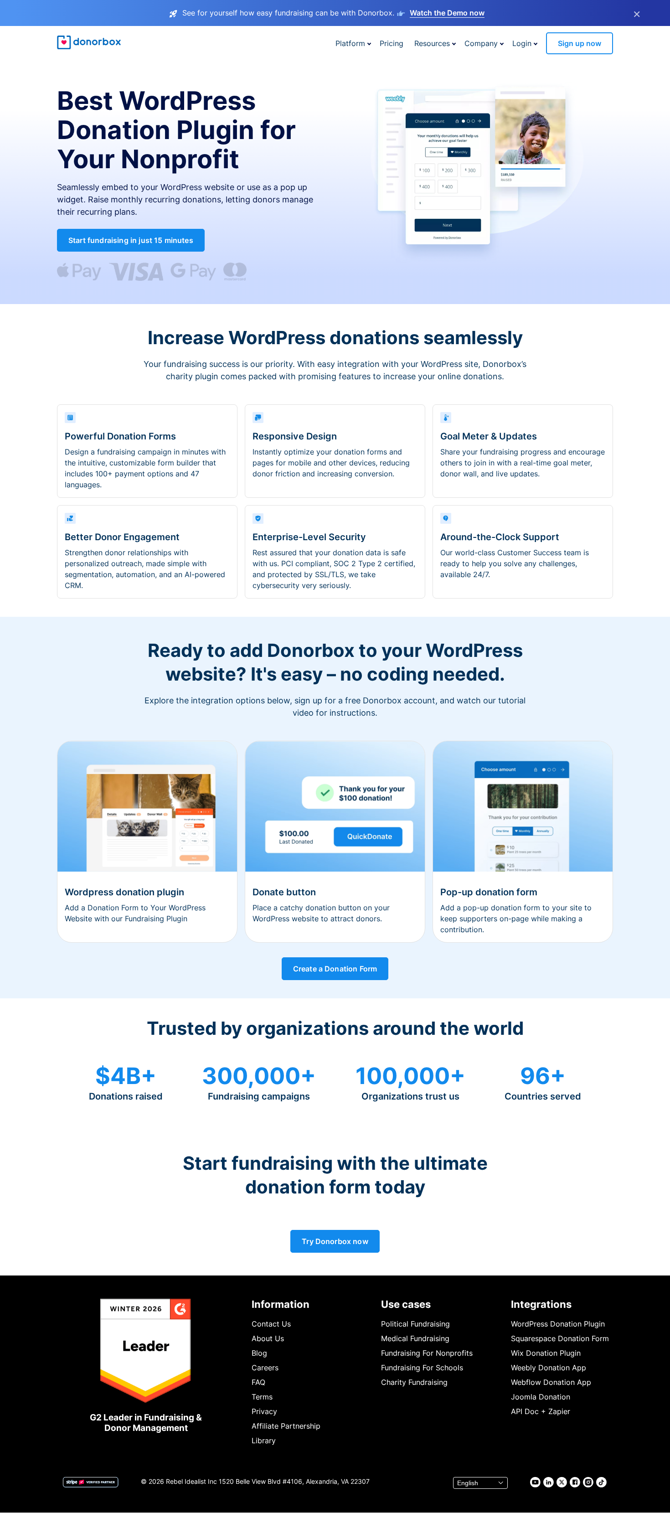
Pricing (391, 43)
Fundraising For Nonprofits (427, 1353)
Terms (262, 1396)
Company (481, 43)
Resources (432, 43)
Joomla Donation (540, 1396)
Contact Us (271, 1323)
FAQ (258, 1382)
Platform (350, 43)
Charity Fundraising (414, 1382)
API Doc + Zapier (540, 1411)
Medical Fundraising (415, 1338)
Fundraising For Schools (422, 1367)
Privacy (264, 1411)
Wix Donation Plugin (546, 1353)
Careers (265, 1367)
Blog (259, 1353)
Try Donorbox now (335, 1241)
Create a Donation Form (335, 968)
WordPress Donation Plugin (558, 1323)
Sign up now (579, 43)
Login (521, 43)
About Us (268, 1338)
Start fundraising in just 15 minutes (130, 240)
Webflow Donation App (551, 1382)
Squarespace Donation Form (560, 1338)
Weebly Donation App (548, 1367)
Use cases (406, 1304)
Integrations (541, 1304)
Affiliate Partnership (286, 1425)
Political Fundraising (415, 1323)
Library (264, 1440)
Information (280, 1304)
